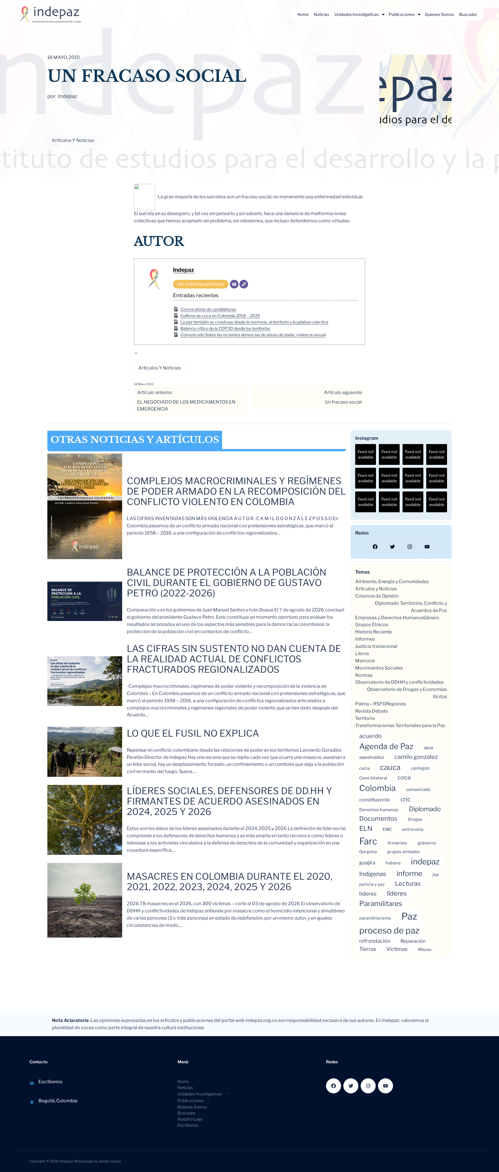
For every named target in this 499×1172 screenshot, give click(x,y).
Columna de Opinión (377, 596)
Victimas (396, 949)
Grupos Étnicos (371, 624)
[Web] (243, 284)
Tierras (367, 949)
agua (428, 747)
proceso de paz (389, 930)
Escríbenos (50, 1081)
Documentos (378, 818)
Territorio (365, 718)
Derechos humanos (379, 809)
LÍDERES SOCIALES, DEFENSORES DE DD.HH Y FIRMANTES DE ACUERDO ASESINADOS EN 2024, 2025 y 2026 (229, 801)
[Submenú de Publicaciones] (419, 14)
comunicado (418, 789)
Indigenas (372, 873)
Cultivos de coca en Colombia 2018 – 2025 (220, 315)
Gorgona (368, 851)
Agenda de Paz (386, 746)
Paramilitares (380, 903)
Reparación (413, 941)
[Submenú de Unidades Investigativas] (383, 14)
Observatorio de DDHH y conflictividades (399, 682)
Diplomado (425, 809)
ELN (365, 829)
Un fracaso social (343, 402)
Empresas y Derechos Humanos (389, 617)
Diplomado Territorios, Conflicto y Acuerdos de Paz (411, 606)
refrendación (374, 941)
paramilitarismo (375, 918)
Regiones (396, 704)
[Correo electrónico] (234, 284)
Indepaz (183, 269)
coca (404, 777)
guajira (367, 862)
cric (406, 799)
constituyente (374, 800)
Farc (368, 841)
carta (364, 768)
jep (436, 874)
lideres (368, 893)
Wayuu (424, 949)
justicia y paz (372, 884)
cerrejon (420, 768)
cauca (390, 767)
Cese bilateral (373, 778)
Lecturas (408, 883)
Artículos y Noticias (73, 140)
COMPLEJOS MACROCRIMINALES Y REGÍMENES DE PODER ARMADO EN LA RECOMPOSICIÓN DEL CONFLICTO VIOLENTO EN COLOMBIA (236, 491)
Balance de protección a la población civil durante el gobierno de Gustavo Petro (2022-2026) (226, 582)
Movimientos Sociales (379, 668)
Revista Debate (371, 711)
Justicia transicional (376, 646)
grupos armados (403, 851)
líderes (397, 893)
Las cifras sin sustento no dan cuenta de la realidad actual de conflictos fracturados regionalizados (234, 659)
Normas (364, 675)
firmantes (397, 843)
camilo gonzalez (416, 756)
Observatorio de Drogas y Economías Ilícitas (407, 693)
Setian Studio (110, 1161)
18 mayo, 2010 (144, 384)
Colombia (377, 788)
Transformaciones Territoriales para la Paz (400, 725)
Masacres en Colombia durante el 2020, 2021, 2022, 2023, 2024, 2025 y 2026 (229, 881)
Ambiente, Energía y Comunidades (392, 581)
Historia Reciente (373, 632)
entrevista (412, 829)
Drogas (415, 819)
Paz (409, 916)
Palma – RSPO (370, 704)
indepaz (425, 861)
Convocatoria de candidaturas (208, 309)
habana (393, 863)
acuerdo (370, 736)
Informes (365, 639)
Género (431, 617)
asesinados (371, 757)
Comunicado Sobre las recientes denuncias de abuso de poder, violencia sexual (253, 334)
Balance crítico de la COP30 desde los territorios (225, 328)
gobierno (427, 843)
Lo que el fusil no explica (193, 733)
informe (409, 873)
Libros (362, 653)
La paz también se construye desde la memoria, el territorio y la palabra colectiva (254, 321)
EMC (387, 829)
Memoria (365, 660)
